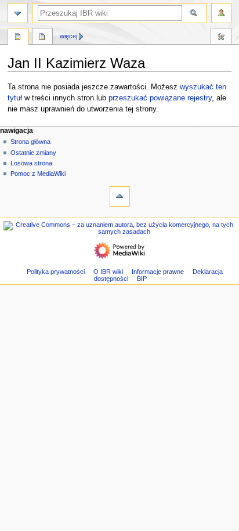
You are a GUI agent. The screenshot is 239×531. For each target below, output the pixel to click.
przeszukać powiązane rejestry (160, 98)
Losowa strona (31, 163)
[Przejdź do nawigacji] (18, 13)
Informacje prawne (158, 271)
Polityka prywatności (56, 271)
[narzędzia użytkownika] (221, 13)
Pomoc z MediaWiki (38, 173)
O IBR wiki (108, 271)
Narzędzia (221, 37)
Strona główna (30, 141)
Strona (18, 37)
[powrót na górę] (120, 196)
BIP (142, 278)
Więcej (68, 35)
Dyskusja (42, 37)
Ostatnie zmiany (33, 152)
